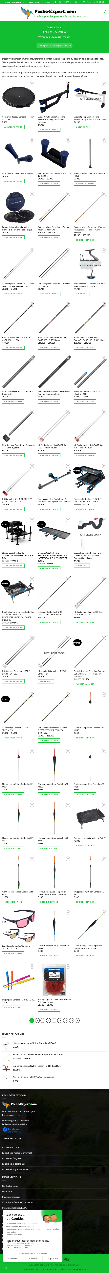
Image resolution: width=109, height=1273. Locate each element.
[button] (4, 12)
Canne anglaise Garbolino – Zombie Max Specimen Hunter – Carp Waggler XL (89, 229)
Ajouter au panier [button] (13, 127)
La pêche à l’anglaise (11, 1158)
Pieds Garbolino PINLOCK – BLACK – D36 (90, 174)
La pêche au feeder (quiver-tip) (17, 1152)
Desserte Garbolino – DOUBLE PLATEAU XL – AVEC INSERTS (87, 500)
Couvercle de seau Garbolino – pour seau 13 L (18, 118)
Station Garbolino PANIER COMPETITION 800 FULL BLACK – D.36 (17, 555)
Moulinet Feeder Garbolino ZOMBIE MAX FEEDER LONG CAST (90, 284)
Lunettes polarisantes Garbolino (16, 946)
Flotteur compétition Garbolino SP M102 (17, 839)
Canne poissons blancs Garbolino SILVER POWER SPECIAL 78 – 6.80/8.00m (52, 730)
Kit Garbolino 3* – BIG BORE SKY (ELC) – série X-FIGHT (52, 446)
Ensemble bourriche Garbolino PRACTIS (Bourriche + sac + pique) (17, 228)
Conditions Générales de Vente (17, 1202)
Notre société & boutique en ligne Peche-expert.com (18, 1113)
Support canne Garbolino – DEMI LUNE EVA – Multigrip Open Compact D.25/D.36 (88, 555)
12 (65, 1020)
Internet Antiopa (78, 1269)
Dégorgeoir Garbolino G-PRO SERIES (18, 999)
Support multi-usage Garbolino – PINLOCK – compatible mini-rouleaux (52, 119)
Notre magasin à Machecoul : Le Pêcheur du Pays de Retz (16, 1122)
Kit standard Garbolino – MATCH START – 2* (52, 672)
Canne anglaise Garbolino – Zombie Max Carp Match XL (53, 228)
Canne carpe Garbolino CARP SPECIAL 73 (15, 728)
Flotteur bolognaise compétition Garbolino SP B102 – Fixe (88, 946)
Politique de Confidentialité (65, 1265)
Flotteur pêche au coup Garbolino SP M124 (54, 946)
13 (71, 1020)
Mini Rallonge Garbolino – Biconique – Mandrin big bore (18, 446)
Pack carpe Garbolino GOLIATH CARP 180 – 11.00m (16, 338)
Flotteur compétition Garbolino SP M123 (53, 785)
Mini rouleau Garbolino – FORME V (18, 173)
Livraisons (7, 1191)
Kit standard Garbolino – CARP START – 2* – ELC (16, 672)
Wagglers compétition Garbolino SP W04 (89, 893)
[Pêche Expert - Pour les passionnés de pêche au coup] (55, 13)
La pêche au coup (10, 1147)
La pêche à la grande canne (15, 1169)
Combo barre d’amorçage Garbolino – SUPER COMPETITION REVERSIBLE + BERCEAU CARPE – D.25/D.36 (18, 616)
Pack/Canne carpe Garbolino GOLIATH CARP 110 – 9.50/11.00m (89, 338)
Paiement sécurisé (11, 1196)
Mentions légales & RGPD (14, 1207)
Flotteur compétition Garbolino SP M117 (89, 785)
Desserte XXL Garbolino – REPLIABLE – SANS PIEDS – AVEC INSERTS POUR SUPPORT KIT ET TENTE (53, 557)
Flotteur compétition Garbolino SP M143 (89, 728)
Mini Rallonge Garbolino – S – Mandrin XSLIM (87, 392)
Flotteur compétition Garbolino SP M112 (53, 839)
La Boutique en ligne (39, 1265)
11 (59, 1020)
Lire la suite (82, 127)
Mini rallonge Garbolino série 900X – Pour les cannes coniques (54, 392)
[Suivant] (77, 1020)
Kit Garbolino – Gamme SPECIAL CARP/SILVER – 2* (88, 613)
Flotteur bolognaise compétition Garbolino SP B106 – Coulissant (52, 893)
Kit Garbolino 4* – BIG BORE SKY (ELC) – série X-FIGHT (88, 446)
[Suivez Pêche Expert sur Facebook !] (11, 1129)
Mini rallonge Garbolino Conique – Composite (17, 392)
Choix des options (49, 183)
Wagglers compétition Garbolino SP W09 (17, 893)
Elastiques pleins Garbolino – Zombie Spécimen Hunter (54, 1000)
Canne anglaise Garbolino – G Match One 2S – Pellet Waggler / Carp (18, 284)
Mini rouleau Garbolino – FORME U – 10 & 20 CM (54, 174)
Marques (47, 32)
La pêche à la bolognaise (13, 1163)
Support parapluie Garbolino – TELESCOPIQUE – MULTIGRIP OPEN (90, 118)
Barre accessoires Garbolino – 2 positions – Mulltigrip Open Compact (54, 500)
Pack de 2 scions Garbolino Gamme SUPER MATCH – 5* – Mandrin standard (89, 673)
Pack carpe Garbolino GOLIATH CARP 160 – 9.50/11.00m (52, 338)
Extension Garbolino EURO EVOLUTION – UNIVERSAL (50, 613)
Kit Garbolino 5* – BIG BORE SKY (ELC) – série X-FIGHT (17, 500)
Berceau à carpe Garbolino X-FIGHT (89, 838)
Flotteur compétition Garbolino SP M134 (17, 785)
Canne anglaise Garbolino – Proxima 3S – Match (54, 284)
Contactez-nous (10, 1185)
